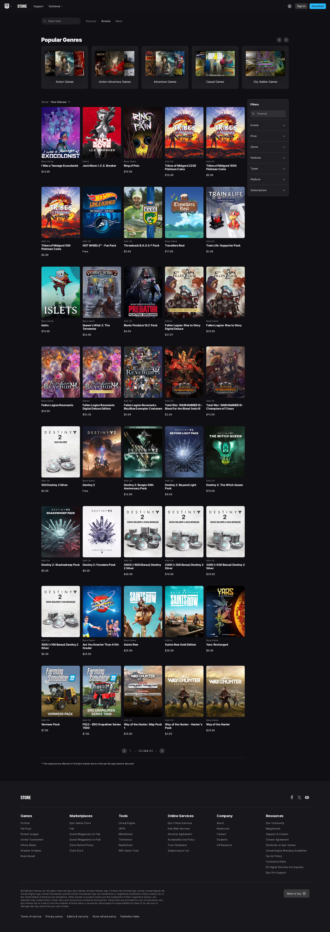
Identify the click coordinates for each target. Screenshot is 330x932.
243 (140, 750)
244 (145, 750)
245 (150, 750)
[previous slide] (279, 39)
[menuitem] (91, 21)
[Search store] (45, 21)
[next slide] (286, 39)
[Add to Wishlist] (76, 111)
